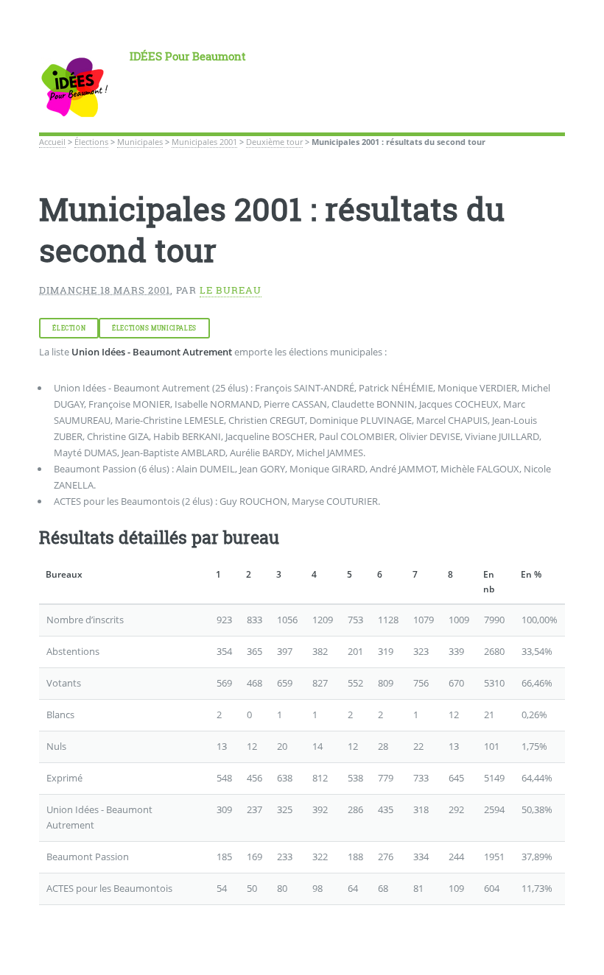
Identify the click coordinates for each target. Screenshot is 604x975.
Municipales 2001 (204, 142)
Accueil (52, 142)
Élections (91, 142)
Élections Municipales (154, 328)
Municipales (140, 142)
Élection (68, 328)
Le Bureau (230, 290)
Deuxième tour (274, 142)
